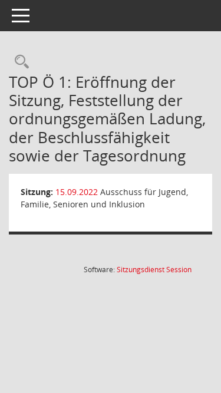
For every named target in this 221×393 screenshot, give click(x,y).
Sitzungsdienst (154, 270)
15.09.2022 (76, 191)
